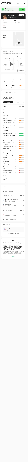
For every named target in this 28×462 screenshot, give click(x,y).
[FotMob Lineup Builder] (13, 9)
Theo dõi (21, 15)
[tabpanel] (13, 205)
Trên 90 (18, 102)
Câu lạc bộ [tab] (5, 191)
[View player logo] (5, 17)
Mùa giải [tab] (11, 191)
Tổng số (8, 102)
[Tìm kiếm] (21, 3)
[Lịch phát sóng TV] (18, 3)
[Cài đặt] (25, 3)
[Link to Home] (6, 3)
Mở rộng (13, 256)
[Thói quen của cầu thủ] (22, 53)
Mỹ (5, 25)
